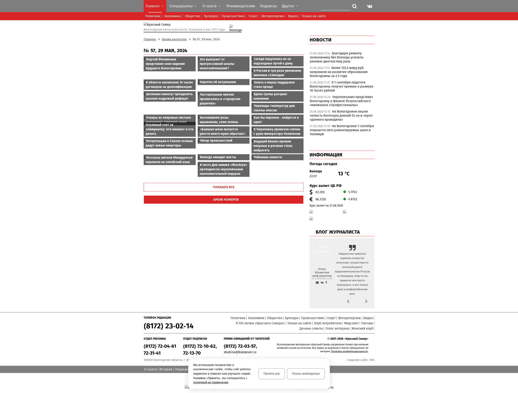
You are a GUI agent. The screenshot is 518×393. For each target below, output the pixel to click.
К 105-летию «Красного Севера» (260, 323)
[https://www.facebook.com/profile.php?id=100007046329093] (326, 282)
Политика (152, 16)
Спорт (252, 16)
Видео (293, 16)
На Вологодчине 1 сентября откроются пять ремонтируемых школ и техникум (342, 130)
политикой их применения (210, 382)
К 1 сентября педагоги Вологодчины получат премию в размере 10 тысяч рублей (342, 86)
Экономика (172, 16)
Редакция (182, 369)
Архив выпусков (174, 39)
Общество (192, 16)
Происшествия (233, 16)
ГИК (371, 360)
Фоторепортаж (272, 16)
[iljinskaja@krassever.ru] (317, 282)
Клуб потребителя (328, 323)
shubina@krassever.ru (240, 352)
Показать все (223, 187)
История (165, 369)
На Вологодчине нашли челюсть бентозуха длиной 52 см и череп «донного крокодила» (341, 115)
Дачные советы (311, 328)
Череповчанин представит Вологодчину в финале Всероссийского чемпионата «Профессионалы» (341, 101)
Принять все (271, 373)
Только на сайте (314, 16)
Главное (150, 39)
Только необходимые (306, 373)
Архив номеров (226, 199)
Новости (320, 40)
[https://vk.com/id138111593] (322, 282)
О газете (150, 369)
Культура (211, 16)
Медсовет (351, 323)
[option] (342, 58)
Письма (367, 323)
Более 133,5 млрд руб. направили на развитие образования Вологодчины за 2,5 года (339, 72)
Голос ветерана (337, 328)
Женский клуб (362, 328)
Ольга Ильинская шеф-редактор (322, 272)
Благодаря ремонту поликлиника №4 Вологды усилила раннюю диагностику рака (336, 57)
